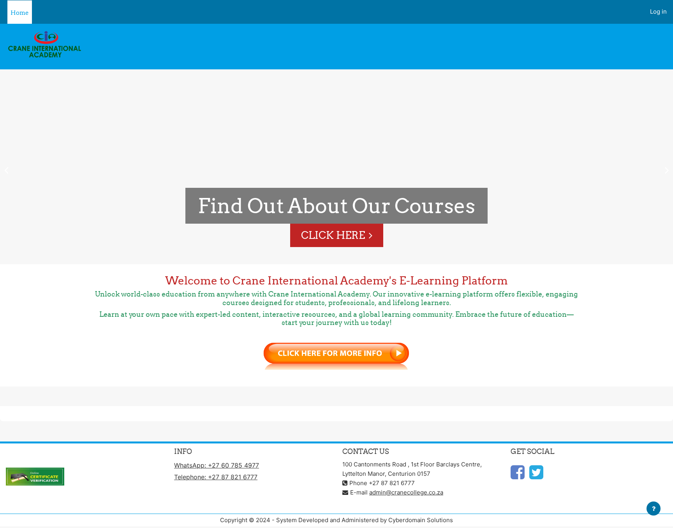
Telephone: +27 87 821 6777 (215, 477)
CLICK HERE (333, 235)
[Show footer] (654, 509)
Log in (658, 11)
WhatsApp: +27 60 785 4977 (216, 465)
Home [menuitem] (20, 12)
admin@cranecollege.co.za (406, 492)
